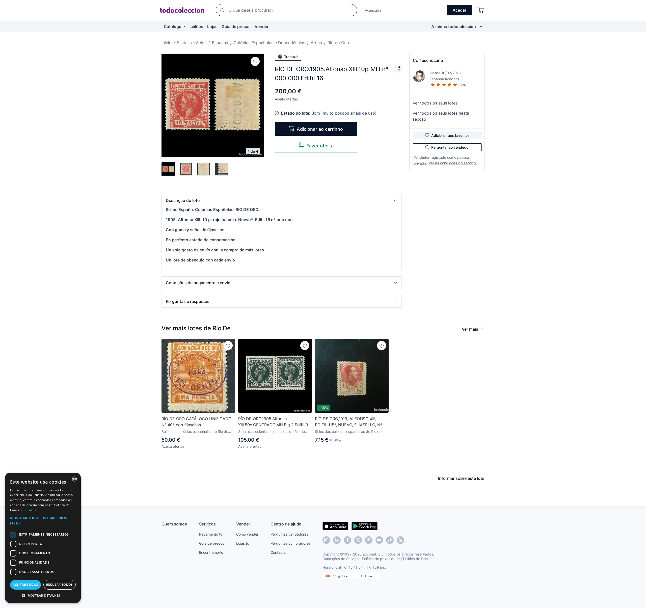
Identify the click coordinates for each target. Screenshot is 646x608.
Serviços (207, 523)
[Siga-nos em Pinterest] (368, 540)
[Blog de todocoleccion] (400, 540)
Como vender (247, 534)
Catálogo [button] (173, 26)
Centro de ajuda (286, 523)
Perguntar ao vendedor (450, 147)
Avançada (373, 10)
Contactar (279, 552)
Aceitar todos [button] (25, 585)
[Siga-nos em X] (358, 540)
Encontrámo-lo (211, 552)
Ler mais (29, 510)
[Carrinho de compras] (481, 10)
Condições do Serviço (340, 559)
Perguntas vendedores (289, 534)
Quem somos (174, 523)
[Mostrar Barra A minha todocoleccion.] (481, 26)
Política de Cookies (418, 559)
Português (338, 576)
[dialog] (43, 538)
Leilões (196, 26)
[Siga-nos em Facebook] (347, 540)
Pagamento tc (210, 534)
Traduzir (291, 57)
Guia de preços (236, 26)
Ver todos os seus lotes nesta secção (441, 116)
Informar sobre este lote (461, 478)
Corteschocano (428, 60)
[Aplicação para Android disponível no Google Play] (365, 525)
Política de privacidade (381, 559)
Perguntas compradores (290, 543)
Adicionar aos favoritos (450, 135)
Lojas (212, 26)
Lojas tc (242, 543)
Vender (261, 26)
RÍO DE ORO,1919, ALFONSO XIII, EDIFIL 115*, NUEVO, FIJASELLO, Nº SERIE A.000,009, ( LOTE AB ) (348, 422)
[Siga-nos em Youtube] (379, 540)
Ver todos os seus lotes (435, 102)
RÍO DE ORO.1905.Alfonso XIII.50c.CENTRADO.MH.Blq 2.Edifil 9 (273, 421)
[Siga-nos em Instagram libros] (337, 540)
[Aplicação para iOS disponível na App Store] (335, 525)
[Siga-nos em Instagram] (326, 540)
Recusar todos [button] (59, 585)
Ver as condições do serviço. (452, 163)
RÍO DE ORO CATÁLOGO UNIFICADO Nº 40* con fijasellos (196, 421)
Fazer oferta (320, 145)
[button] (281, 200)
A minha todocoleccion (453, 26)
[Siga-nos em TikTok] (390, 540)
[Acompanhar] (255, 61)
